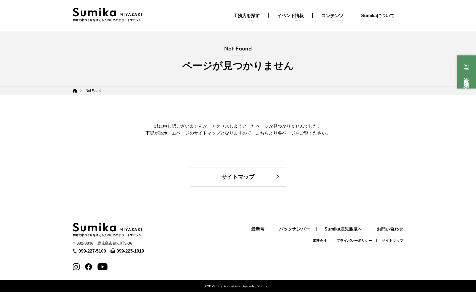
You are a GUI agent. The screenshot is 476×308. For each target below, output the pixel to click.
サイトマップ (238, 177)
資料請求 (466, 77)
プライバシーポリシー (354, 240)
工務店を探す (246, 17)
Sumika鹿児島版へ (343, 229)
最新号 (257, 229)
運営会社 (319, 240)
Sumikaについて (377, 17)
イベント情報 (290, 17)
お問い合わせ (390, 229)
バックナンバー (294, 229)
